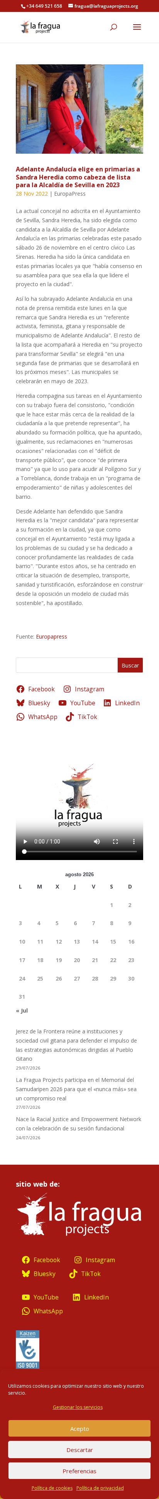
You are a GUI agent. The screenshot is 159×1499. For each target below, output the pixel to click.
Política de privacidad (100, 1488)
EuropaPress (70, 193)
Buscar (130, 665)
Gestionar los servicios (78, 1407)
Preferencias (79, 1471)
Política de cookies (52, 1488)
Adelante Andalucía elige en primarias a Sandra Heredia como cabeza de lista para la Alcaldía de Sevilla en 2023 (78, 177)
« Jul (22, 1010)
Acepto (79, 1428)
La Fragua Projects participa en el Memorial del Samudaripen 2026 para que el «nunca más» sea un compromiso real (76, 1089)
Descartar (79, 1450)
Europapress (51, 636)
